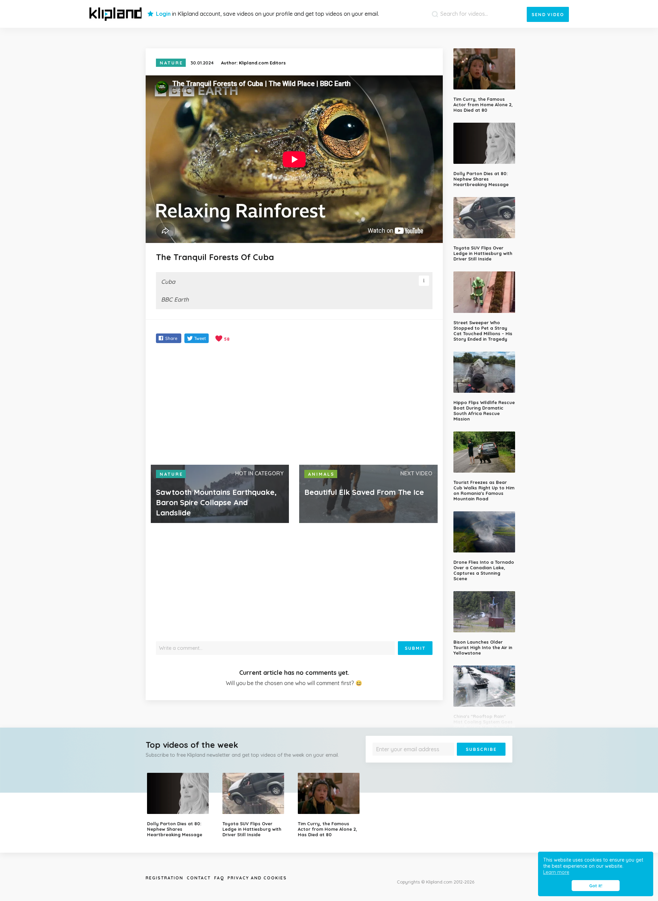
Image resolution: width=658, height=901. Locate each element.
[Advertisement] (294, 405)
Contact (199, 877)
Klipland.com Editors (262, 62)
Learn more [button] (556, 872)
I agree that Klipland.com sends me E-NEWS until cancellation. (434, 760)
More (487, 760)
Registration (164, 877)
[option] (179, 805)
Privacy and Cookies (257, 877)
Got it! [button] (595, 885)
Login (163, 13)
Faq (219, 877)
